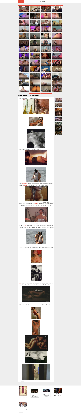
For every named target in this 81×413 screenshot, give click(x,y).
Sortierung (58, 5)
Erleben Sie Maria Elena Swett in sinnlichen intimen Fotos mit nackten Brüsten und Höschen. (34, 393)
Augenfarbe (49, 5)
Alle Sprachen (43, 5)
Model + (40, 93)
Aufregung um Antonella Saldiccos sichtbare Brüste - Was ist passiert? (46, 392)
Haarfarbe (51, 5)
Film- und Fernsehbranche (36, 203)
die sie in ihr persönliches (39, 115)
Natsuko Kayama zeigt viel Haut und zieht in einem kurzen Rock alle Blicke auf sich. (23, 406)
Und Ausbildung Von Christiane (36, 165)
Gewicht (56, 5)
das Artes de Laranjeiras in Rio (25, 183)
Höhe (54, 5)
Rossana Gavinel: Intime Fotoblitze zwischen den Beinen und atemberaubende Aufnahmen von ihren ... (58, 393)
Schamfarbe (53, 5)
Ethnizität (45, 5)
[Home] (40, 1)
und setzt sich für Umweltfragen (26, 185)
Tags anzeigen (60, 5)
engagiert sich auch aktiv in (24, 225)
